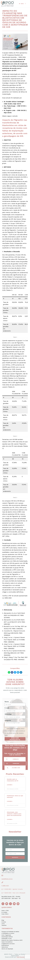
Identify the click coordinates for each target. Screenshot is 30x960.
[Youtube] (14, 903)
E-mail (7, 708)
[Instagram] (3, 903)
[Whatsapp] (10, 903)
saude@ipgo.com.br (7, 879)
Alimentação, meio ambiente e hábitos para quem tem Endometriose (14, 814)
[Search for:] (25, 3)
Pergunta (8, 720)
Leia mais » (10, 784)
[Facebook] (6, 903)
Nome (7, 701)
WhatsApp (8, 714)
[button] (15, 759)
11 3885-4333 (5, 885)
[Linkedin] (18, 903)
